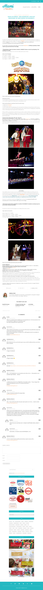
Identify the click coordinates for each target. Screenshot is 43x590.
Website (3, 460)
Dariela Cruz (34, 288)
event (27, 526)
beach (23, 521)
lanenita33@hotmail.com (15, 334)
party (10, 531)
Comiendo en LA (10, 339)
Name (3, 455)
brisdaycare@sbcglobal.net (12, 385)
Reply (39, 339)
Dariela (11, 420)
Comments (8, 288)
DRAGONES (22, 194)
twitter (10, 105)
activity (10, 521)
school (31, 531)
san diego (27, 531)
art (13, 521)
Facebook (10, 104)
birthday (26, 521)
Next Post (37, 310)
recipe (23, 531)
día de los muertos (12, 526)
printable (19, 531)
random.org (27, 118)
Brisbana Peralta (10, 370)
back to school (17, 521)
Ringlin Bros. (26, 45)
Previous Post (6, 310)
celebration (31, 521)
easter (24, 526)
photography (14, 531)
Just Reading (30, 304)
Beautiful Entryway (5, 304)
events (30, 526)
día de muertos (19, 526)
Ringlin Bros (19, 199)
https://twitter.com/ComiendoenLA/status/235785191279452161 (23, 365)
